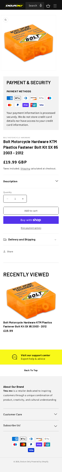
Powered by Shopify (39, 461)
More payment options (31, 228)
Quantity (7, 192)
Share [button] (10, 251)
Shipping (25, 168)
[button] (48, 5)
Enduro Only (25, 461)
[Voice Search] (40, 5)
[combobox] (34, 5)
